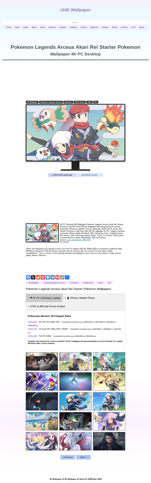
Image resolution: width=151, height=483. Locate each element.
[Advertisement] (75, 199)
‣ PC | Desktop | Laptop (44, 298)
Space (141, 27)
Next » (83, 457)
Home (9, 27)
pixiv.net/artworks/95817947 (79, 240)
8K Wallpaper (70, 479)
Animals (62, 27)
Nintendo (68, 102)
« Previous (68, 457)
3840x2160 (32, 322)
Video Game (79, 102)
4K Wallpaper (32, 102)
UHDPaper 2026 (95, 479)
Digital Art (94, 27)
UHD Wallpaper (75, 10)
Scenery (124, 27)
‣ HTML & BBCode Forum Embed (46, 306)
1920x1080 (32, 336)
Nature (115, 27)
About (82, 479)
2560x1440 (32, 329)
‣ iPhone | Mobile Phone (80, 298)
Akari (89, 102)
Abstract (52, 27)
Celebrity (73, 27)
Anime (25, 27)
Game (17, 27)
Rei (96, 102)
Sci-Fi (133, 27)
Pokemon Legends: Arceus (50, 102)
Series (42, 27)
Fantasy (105, 27)
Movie (34, 27)
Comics (83, 27)
